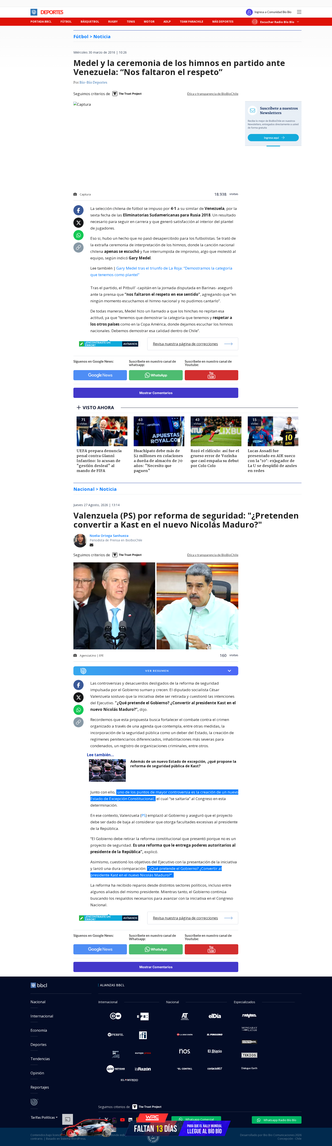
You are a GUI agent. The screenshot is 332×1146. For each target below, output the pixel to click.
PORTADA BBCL (40, 21)
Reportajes (39, 1087)
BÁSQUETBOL (90, 21)
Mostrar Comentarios (156, 393)
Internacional (41, 1016)
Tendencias (40, 1058)
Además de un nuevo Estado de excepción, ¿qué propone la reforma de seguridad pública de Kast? (183, 763)
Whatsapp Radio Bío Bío (279, 1120)
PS (143, 815)
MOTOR (149, 21)
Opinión (37, 1073)
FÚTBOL (66, 21)
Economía (38, 1030)
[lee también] (108, 770)
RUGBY (113, 21)
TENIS (131, 21)
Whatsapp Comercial (199, 1119)
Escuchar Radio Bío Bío (277, 22)
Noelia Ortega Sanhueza (109, 535)
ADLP (167, 21)
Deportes (38, 1044)
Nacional (37, 1001)
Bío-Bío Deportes (93, 82)
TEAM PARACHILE (191, 21)
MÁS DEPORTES (222, 21)
